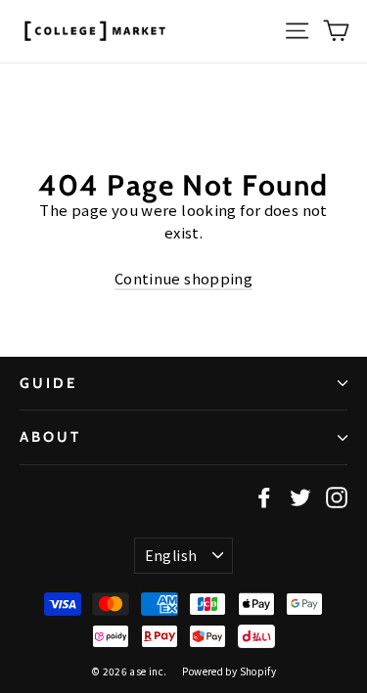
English (171, 555)
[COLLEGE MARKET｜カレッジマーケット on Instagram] (336, 496)
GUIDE (48, 383)
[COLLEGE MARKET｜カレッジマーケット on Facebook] (264, 496)
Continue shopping (183, 278)
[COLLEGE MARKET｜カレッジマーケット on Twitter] (300, 496)
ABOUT (50, 437)
